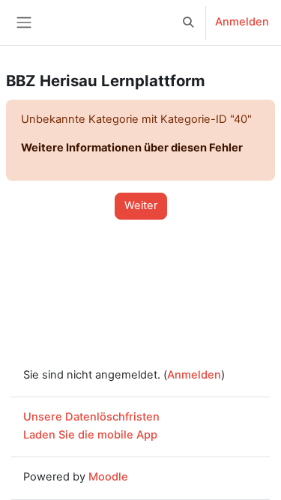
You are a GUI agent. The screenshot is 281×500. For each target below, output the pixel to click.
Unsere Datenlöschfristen (91, 417)
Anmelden (242, 21)
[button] (188, 22)
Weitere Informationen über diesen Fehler (132, 147)
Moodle (108, 477)
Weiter (140, 205)
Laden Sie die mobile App (90, 435)
